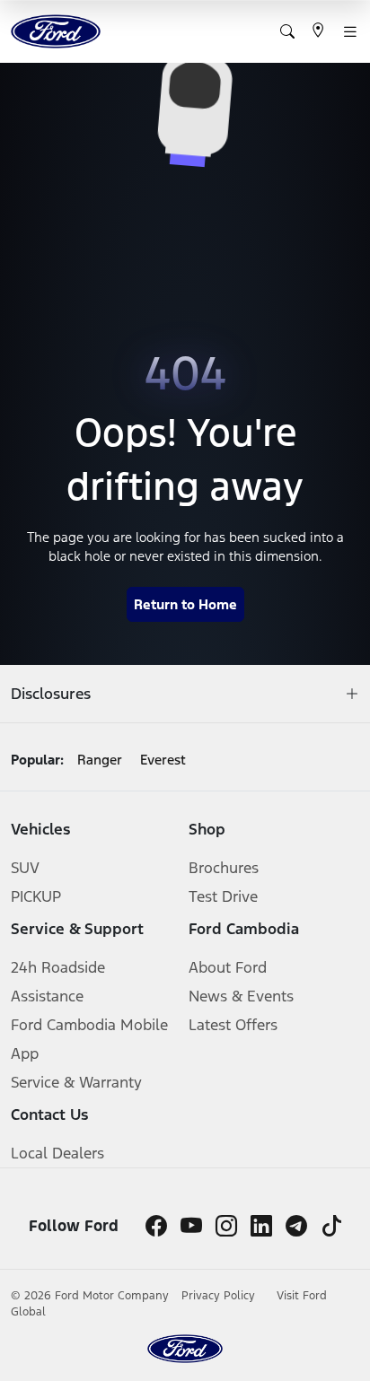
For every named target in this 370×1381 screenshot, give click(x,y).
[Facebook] (156, 1226)
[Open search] (287, 31)
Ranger (99, 759)
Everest (163, 759)
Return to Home (185, 604)
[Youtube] (191, 1226)
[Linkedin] (261, 1226)
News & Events (241, 996)
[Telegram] (296, 1226)
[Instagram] (226, 1226)
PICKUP (36, 896)
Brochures (224, 868)
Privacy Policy (220, 1296)
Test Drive (223, 896)
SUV (25, 868)
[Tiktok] (331, 1226)
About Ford (228, 967)
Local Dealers (57, 1153)
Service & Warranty (76, 1082)
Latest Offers (233, 1025)
